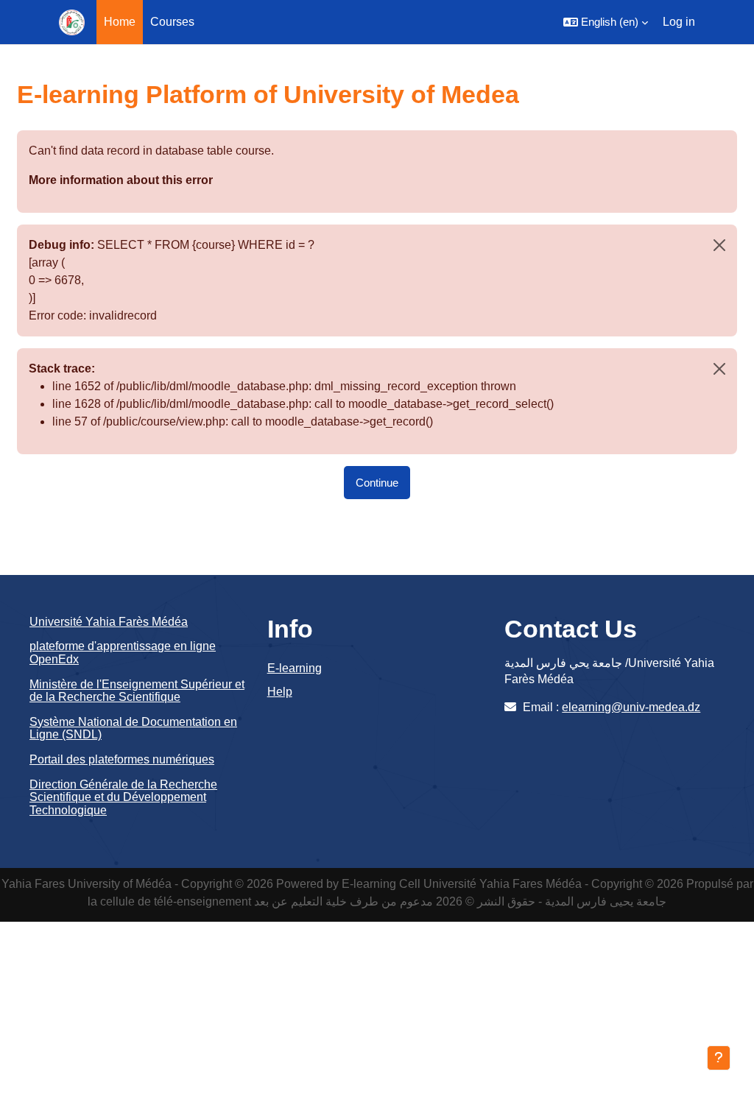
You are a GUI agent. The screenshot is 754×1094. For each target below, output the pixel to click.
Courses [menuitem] (172, 21)
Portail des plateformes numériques (121, 759)
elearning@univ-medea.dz (631, 707)
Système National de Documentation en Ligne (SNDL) (133, 728)
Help (279, 691)
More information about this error (121, 180)
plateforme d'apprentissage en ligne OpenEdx (122, 653)
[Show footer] (718, 1057)
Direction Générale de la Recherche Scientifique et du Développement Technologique (123, 797)
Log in (679, 21)
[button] (605, 22)
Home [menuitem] (119, 21)
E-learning (294, 668)
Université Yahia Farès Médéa (108, 621)
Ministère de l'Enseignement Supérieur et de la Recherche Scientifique (136, 691)
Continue (377, 482)
